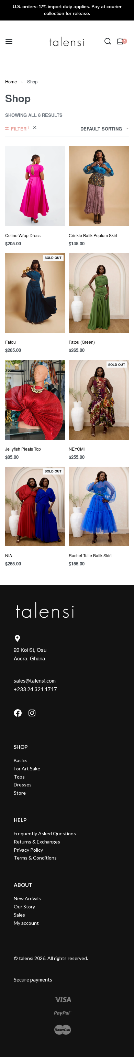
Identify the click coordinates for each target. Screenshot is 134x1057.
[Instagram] (32, 713)
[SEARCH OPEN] (107, 41)
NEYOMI (77, 449)
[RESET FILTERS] (34, 128)
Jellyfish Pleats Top (23, 449)
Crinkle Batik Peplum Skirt (93, 235)
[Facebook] (18, 713)
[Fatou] (35, 293)
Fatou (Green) (82, 342)
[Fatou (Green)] (99, 293)
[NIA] (35, 506)
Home (11, 81)
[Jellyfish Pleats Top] (35, 399)
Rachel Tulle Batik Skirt (90, 555)
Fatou (10, 342)
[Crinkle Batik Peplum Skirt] (99, 186)
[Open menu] (9, 41)
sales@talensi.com (35, 680)
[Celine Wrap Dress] (35, 186)
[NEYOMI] (99, 399)
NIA (8, 555)
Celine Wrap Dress (23, 235)
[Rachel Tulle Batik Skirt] (99, 506)
